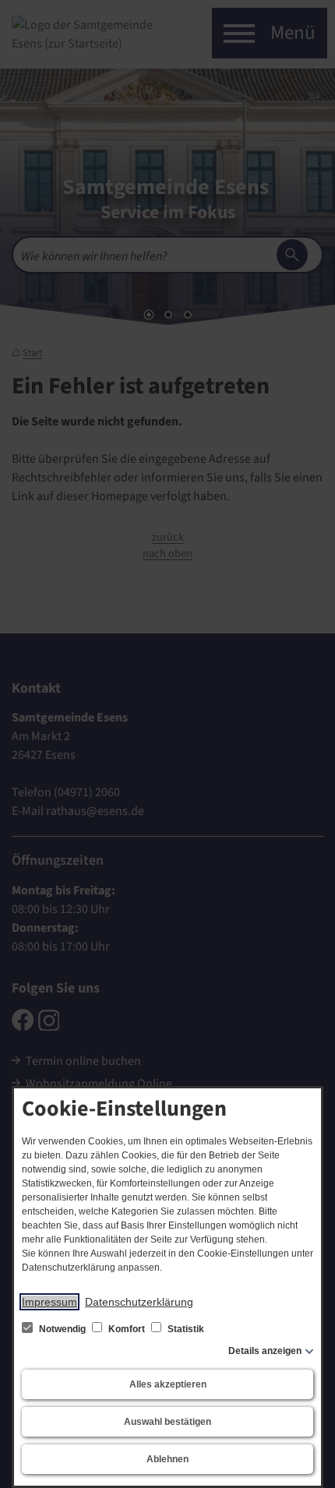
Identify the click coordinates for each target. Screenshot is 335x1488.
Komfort (126, 1329)
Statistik (184, 1329)
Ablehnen (167, 1459)
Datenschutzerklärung (139, 1302)
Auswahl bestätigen (167, 1421)
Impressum (49, 1302)
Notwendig (62, 1329)
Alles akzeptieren (167, 1384)
